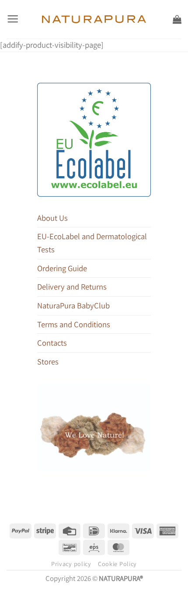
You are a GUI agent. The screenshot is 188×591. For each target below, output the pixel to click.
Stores (48, 361)
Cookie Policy (117, 564)
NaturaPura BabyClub (73, 305)
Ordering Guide (62, 268)
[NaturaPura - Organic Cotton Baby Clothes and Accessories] (94, 19)
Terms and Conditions (73, 324)
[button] (13, 19)
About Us (52, 217)
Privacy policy (71, 564)
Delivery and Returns (72, 286)
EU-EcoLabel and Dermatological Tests (92, 243)
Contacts (52, 342)
